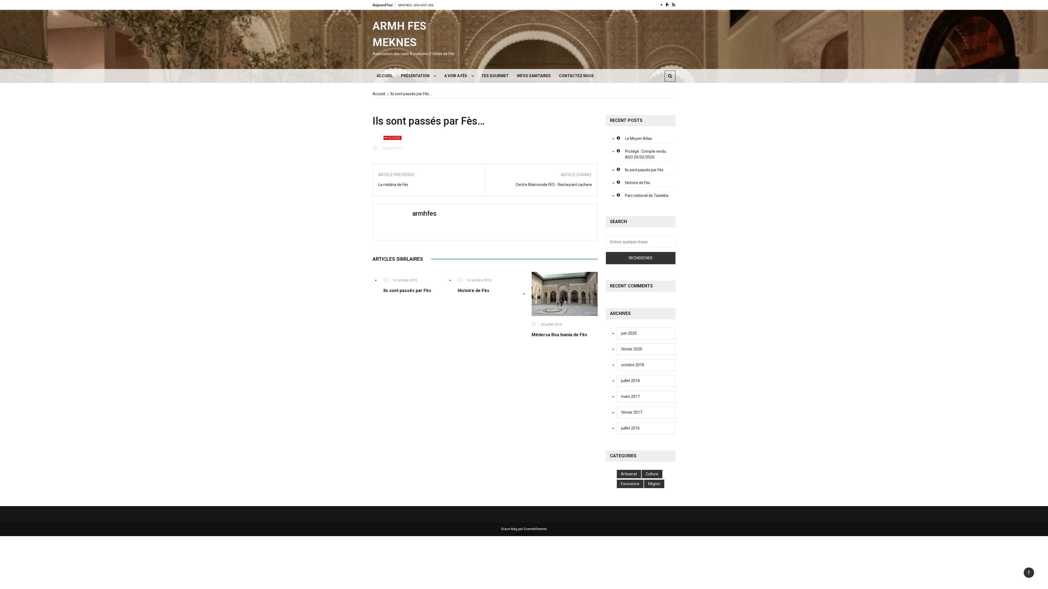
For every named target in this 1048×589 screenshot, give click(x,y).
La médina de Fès (393, 184)
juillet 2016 (630, 428)
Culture (394, 137)
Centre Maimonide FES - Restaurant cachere (554, 184)
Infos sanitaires (534, 76)
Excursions (630, 484)
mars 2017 (630, 396)
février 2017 (631, 412)
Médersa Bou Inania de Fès (559, 334)
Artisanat (629, 474)
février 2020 (631, 349)
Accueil (385, 76)
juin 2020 (629, 333)
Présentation (415, 76)
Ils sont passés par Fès (407, 290)
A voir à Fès (455, 76)
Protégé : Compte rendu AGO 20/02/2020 (645, 154)
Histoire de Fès (473, 290)
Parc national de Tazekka (646, 195)
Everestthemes (535, 529)
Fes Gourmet (495, 76)
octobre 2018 (632, 365)
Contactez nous (576, 76)
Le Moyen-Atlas (638, 138)
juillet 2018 (630, 380)
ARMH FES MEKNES (399, 34)
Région (654, 484)
